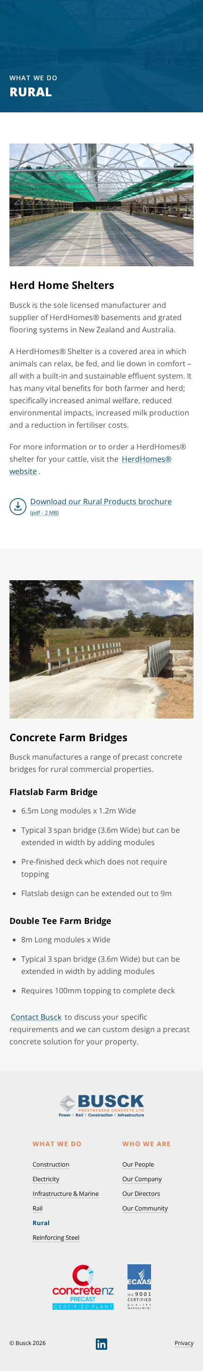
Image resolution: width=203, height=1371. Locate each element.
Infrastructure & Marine (66, 1193)
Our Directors (141, 1193)
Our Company (142, 1179)
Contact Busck (36, 1017)
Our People (138, 1164)
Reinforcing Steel (56, 1237)
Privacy (184, 1343)
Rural (41, 1223)
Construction (51, 1164)
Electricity (46, 1179)
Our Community (145, 1208)
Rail (37, 1208)
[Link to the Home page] (101, 1106)
